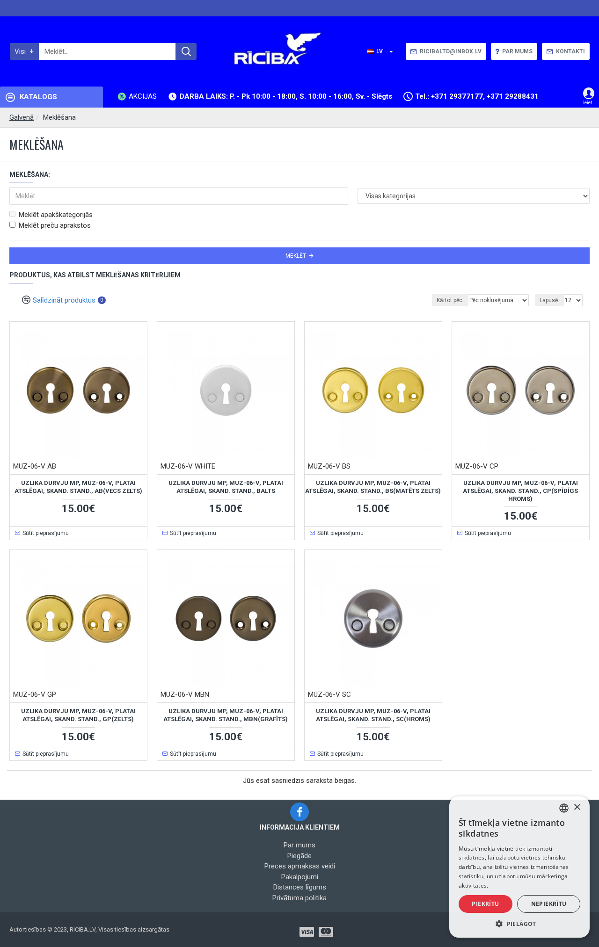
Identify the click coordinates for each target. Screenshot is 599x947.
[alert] (519, 867)
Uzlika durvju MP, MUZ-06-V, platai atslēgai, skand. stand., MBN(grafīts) (225, 715)
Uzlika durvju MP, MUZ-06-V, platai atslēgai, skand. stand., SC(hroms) (373, 715)
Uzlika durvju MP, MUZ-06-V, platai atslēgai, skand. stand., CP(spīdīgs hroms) (520, 490)
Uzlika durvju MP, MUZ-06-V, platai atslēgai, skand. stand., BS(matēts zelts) (373, 486)
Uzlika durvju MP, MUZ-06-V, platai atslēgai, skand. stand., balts (225, 486)
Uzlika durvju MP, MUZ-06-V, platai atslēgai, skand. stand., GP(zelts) (78, 715)
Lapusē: (549, 300)
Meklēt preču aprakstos (55, 225)
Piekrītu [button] (485, 904)
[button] (519, 923)
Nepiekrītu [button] (549, 904)
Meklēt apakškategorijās (56, 214)
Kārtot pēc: (450, 300)
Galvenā (21, 117)
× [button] (576, 807)
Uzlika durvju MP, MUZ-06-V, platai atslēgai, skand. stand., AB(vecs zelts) (78, 486)
